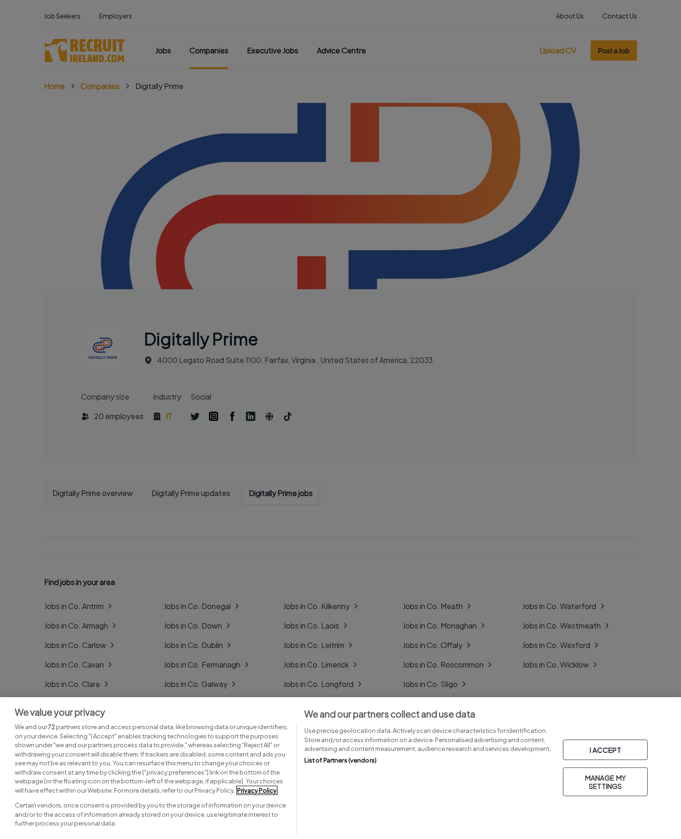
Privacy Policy (257, 790)
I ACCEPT (605, 749)
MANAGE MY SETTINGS (605, 781)
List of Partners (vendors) (340, 760)
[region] (340, 768)
